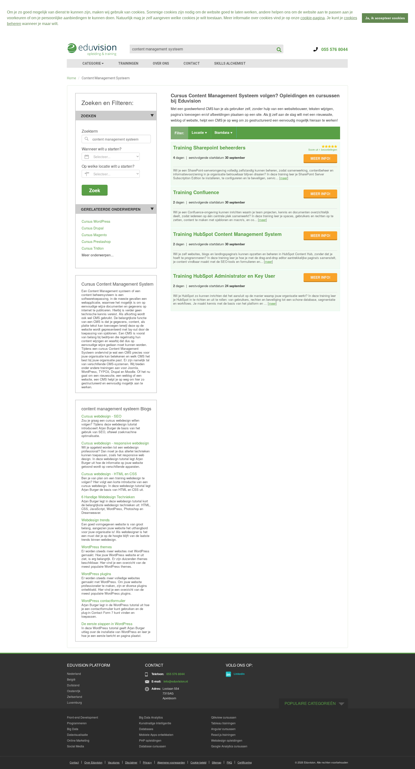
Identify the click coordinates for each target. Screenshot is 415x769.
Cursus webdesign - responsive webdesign (115, 442)
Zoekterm (90, 131)
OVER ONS (161, 63)
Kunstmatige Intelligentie (155, 723)
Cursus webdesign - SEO (101, 415)
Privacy (147, 762)
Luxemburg (74, 702)
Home (71, 78)
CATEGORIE (92, 63)
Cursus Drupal (93, 228)
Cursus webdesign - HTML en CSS (109, 473)
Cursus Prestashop (96, 241)
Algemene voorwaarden (171, 762)
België (71, 679)
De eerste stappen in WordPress (107, 623)
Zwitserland (74, 697)
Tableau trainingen (223, 723)
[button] (60, 24)
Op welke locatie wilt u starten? (108, 166)
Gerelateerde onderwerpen (110, 209)
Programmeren (77, 723)
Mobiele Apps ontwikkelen (156, 734)
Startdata (222, 132)
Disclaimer (131, 762)
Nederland (74, 673)
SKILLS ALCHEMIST (230, 63)
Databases (146, 729)
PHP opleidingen (150, 740)
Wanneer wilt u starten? (102, 149)
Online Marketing (78, 740)
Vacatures (114, 762)
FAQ (229, 762)
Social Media (75, 746)
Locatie (198, 132)
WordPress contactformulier (103, 600)
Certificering (245, 762)
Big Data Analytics (151, 717)
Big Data (72, 729)
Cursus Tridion (93, 248)
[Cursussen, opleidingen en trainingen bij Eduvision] (91, 49)
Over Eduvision (93, 762)
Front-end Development (82, 717)
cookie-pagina (312, 18)
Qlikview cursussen (223, 717)
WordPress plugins (96, 573)
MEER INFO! (320, 158)
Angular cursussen (223, 729)
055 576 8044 (333, 49)
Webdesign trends (95, 519)
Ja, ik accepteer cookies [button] (385, 18)
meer (283, 178)
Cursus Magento (94, 234)
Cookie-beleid (198, 762)
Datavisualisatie (77, 734)
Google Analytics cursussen (229, 746)
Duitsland (73, 685)
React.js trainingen (223, 734)
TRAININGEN (128, 63)
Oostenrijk (73, 691)
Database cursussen (152, 746)
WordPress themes (96, 546)
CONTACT (191, 63)
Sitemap (216, 762)
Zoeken (88, 115)
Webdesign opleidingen (226, 740)
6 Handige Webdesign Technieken (108, 496)
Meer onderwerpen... (98, 254)
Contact (74, 762)
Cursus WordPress (96, 221)
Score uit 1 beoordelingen (322, 149)
